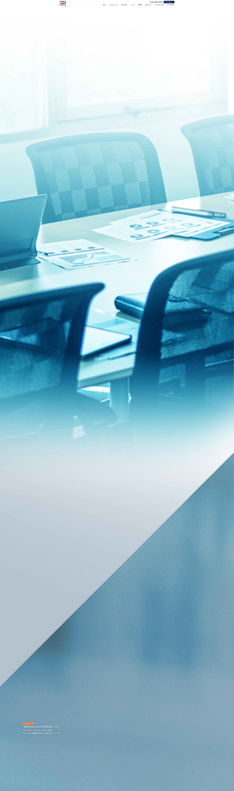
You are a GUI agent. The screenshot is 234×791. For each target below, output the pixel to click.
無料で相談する (169, 2)
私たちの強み (124, 4)
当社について (148, 4)
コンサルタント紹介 (159, 4)
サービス (133, 4)
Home (104, 4)
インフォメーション (113, 4)
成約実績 (140, 4)
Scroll (12, 776)
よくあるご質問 (170, 4)
